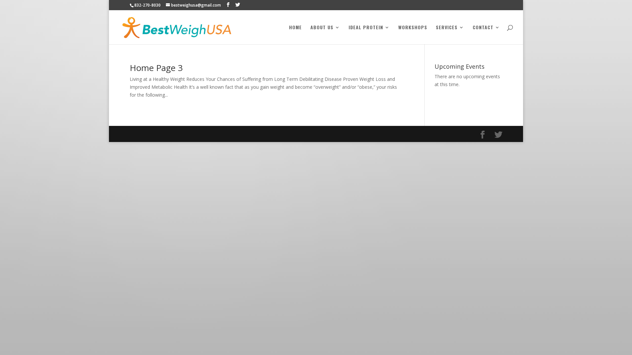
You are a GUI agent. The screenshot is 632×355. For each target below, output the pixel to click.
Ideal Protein (366, 28)
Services (447, 28)
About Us (321, 28)
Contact (483, 28)
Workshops (412, 28)
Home (295, 28)
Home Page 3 (156, 68)
